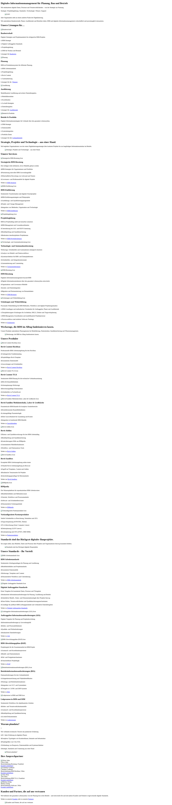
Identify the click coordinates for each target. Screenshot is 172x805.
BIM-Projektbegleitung (14, 239)
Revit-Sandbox (12, 479)
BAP (8, 664)
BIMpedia (10, 507)
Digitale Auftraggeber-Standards (17, 608)
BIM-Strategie (11, 183)
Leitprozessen (11, 720)
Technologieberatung (13, 267)
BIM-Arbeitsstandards (14, 580)
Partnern (31, 799)
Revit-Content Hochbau (14, 367)
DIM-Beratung (12, 294)
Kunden (15, 799)
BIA (8, 692)
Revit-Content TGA (13, 395)
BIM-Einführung (12, 211)
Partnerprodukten (12, 535)
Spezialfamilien (12, 423)
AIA (8, 636)
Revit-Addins (11, 451)
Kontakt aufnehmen (7, 766)
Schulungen (11, 322)
